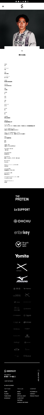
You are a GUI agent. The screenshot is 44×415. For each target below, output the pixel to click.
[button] (3, 6)
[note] (27, 1)
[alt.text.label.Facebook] (16, 1)
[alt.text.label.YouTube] (23, 1)
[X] (18, 1)
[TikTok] (25, 1)
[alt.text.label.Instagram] (20, 1)
